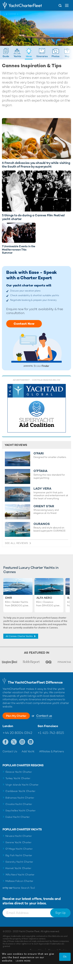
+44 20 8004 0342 (17, 733)
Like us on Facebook (6, 742)
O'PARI (38, 453)
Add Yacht (28, 751)
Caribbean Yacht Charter (20, 791)
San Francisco (48, 726)
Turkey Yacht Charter (17, 778)
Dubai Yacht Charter (17, 817)
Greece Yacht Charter (18, 771)
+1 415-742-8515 (51, 733)
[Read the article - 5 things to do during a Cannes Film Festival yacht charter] (36, 191)
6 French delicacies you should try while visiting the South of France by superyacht (36, 164)
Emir (8, 597)
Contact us (44, 716)
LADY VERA (42, 488)
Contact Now (24, 324)
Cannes (12, 13)
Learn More (23, 961)
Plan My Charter (16, 716)
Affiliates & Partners (51, 751)
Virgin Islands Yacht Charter (22, 784)
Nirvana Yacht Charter (18, 836)
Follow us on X (14, 742)
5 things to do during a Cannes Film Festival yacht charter (33, 217)
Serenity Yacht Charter (19, 861)
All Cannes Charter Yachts (19, 636)
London (8, 726)
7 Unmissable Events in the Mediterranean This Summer (18, 249)
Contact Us (10, 751)
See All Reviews (16, 543)
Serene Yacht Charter (18, 842)
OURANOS (41, 524)
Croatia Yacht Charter (18, 804)
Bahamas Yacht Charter (19, 797)
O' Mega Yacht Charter (19, 848)
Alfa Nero (44, 597)
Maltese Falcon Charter (19, 881)
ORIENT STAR (43, 506)
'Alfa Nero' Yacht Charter (19, 874)
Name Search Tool (24, 887)
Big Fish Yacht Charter (18, 855)
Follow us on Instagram (22, 742)
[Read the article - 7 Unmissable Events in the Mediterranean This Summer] (19, 233)
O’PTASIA (40, 471)
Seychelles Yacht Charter (20, 810)
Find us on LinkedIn (31, 742)
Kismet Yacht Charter (18, 868)
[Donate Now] (36, 408)
